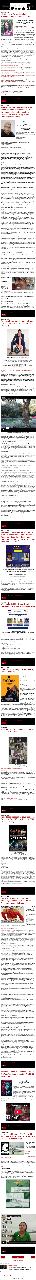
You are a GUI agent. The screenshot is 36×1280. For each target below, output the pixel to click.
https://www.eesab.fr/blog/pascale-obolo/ (9, 928)
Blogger (21, 1278)
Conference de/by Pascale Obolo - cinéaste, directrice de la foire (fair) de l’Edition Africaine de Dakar (17, 900)
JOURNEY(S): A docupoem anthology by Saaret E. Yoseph (17, 730)
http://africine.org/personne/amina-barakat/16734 (24, 27)
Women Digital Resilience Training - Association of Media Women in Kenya (18, 605)
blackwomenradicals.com (12, 798)
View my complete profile (7, 1275)
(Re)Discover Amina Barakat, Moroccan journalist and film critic (15, 15)
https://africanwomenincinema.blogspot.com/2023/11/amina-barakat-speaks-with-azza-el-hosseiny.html (17, 64)
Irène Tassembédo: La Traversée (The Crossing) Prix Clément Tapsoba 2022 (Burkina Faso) (18, 819)
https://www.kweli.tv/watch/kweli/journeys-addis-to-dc (12, 768)
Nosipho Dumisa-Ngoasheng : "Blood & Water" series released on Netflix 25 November (17, 1074)
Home (18, 1257)
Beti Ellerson (13, 1265)
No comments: (18, 98)
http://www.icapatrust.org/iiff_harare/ (30, 1150)
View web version (18, 1260)
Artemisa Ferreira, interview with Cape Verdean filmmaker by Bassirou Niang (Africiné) (18, 323)
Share (3, 101)
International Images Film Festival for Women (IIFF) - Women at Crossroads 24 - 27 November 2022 (18, 1136)
